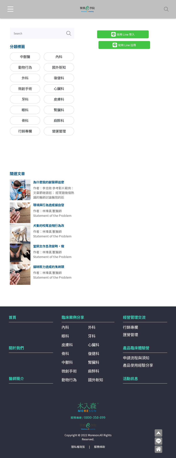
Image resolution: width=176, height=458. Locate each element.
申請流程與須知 (136, 357)
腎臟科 (59, 109)
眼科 (25, 109)
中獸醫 (25, 56)
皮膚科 (59, 99)
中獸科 (67, 362)
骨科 (25, 120)
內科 (59, 56)
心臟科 (59, 88)
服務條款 (99, 447)
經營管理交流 (134, 317)
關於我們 (16, 347)
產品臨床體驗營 (136, 347)
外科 (25, 77)
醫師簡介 (16, 378)
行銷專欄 (25, 131)
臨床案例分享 (73, 317)
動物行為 (25, 67)
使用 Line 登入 (126, 34)
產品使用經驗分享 (138, 365)
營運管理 (59, 131)
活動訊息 (130, 378)
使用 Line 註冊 (127, 45)
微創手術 (25, 88)
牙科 (25, 99)
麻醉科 (59, 120)
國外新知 (59, 67)
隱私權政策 (78, 447)
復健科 (59, 77)
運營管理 (130, 334)
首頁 (12, 317)
